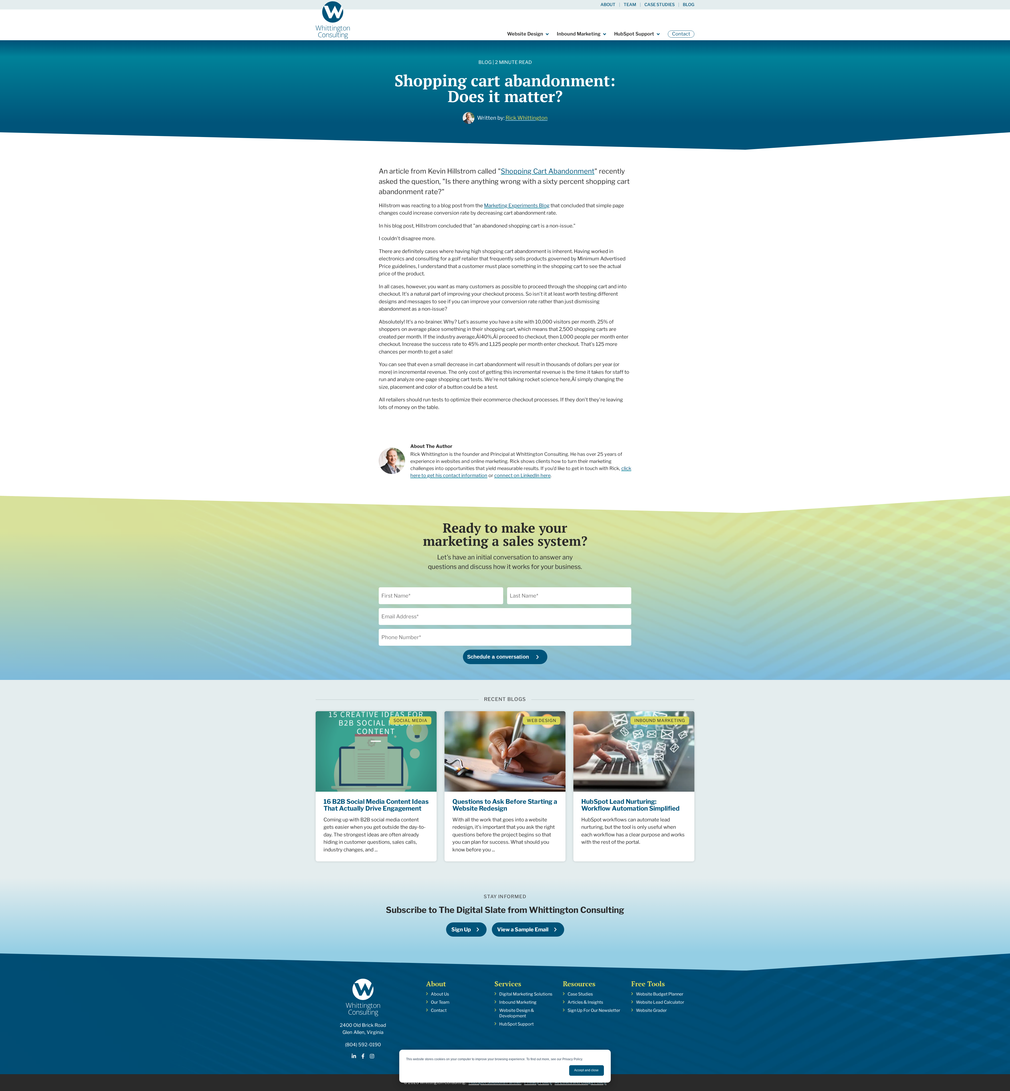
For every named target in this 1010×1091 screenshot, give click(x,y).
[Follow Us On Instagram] (372, 1057)
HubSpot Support (634, 34)
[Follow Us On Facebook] (363, 1057)
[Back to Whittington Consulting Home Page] (333, 20)
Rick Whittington (527, 118)
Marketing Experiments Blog (516, 206)
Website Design (525, 34)
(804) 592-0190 (363, 1044)
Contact (681, 34)
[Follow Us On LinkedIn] (354, 1057)
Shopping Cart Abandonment (547, 171)
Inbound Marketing (578, 34)
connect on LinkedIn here (522, 475)
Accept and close (586, 1070)
